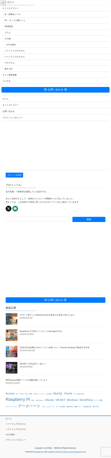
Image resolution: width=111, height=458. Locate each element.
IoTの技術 (10, 434)
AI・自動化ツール (12, 14)
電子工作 (96, 406)
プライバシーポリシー (16, 440)
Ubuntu (49, 399)
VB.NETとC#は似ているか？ (33, 364)
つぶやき (6, 81)
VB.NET (60, 399)
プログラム (9, 63)
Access (10, 393)
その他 (7, 38)
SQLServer (40, 400)
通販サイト (78, 406)
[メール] (15, 209)
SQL (32, 400)
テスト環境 (99, 400)
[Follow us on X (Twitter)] (8, 209)
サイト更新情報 (9, 75)
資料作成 (69, 406)
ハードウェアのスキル (16, 424)
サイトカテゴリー (10, 8)
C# (17, 394)
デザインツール (11, 406)
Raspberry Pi (18, 399)
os (74, 394)
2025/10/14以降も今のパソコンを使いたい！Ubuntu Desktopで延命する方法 (54, 347)
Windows (72, 399)
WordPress (86, 399)
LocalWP (49, 394)
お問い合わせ (8, 111)
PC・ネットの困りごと (14, 20)
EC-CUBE (28, 394)
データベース (29, 406)
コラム (7, 32)
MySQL (58, 393)
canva (22, 394)
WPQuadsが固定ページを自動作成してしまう (26, 380)
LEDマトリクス (39, 394)
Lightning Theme (54, 452)
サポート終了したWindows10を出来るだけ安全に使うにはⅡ (47, 315)
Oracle (68, 393)
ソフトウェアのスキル (16, 429)
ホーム (9, 418)
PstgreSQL (80, 394)
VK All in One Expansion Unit (74, 452)
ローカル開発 (60, 406)
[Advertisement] (55, 260)
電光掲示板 (87, 406)
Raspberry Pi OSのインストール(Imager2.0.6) (41, 331)
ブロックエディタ (48, 406)
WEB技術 (8, 26)
